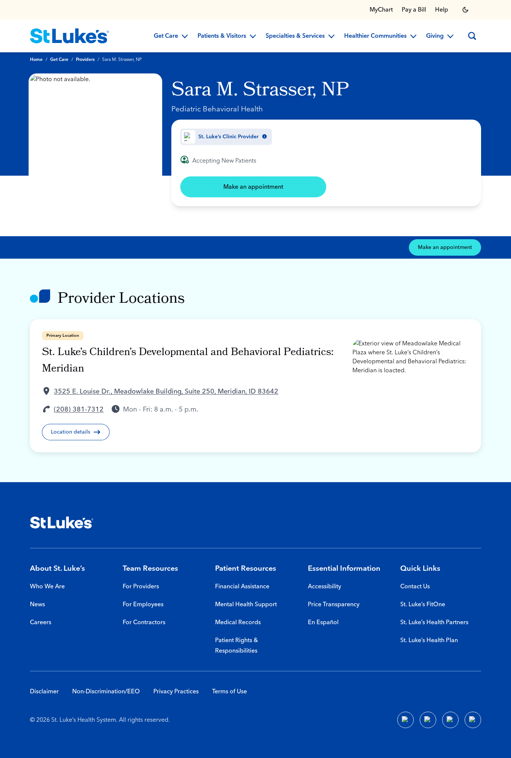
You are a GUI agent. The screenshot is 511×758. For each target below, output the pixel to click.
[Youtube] (450, 720)
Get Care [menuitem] (166, 36)
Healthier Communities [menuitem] (375, 36)
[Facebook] (405, 720)
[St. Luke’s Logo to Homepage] (69, 35)
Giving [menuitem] (435, 36)
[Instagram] (473, 720)
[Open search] (472, 36)
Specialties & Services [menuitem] (295, 36)
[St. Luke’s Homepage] (62, 523)
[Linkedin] (428, 720)
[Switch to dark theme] (465, 9)
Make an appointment (253, 187)
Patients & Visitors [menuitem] (222, 36)
